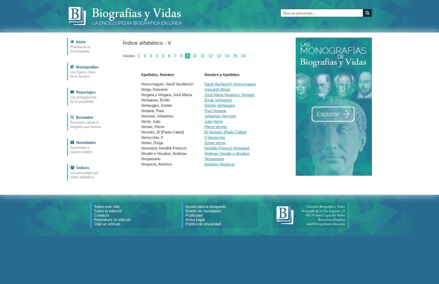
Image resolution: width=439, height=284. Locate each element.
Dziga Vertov (215, 143)
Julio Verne (214, 121)
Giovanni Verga (217, 89)
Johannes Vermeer (220, 116)
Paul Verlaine (215, 111)
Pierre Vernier (216, 127)
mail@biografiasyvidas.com (326, 223)
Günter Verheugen (220, 105)
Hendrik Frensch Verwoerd (227, 148)
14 (227, 56)
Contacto (101, 215)
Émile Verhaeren (218, 100)
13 (219, 56)
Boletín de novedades (203, 211)
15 (235, 56)
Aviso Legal (195, 219)
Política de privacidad (203, 224)
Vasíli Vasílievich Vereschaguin (230, 84)
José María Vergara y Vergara (229, 95)
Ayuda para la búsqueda (205, 206)
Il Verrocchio (215, 137)
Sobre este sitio (107, 206)
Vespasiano (214, 159)
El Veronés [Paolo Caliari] (225, 132)
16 (243, 56)
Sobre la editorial (107, 211)
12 (211, 56)
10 (195, 56)
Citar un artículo (107, 224)
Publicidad (193, 215)
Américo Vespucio (220, 164)
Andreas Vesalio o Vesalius (227, 153)
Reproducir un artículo (112, 219)
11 (203, 56)
